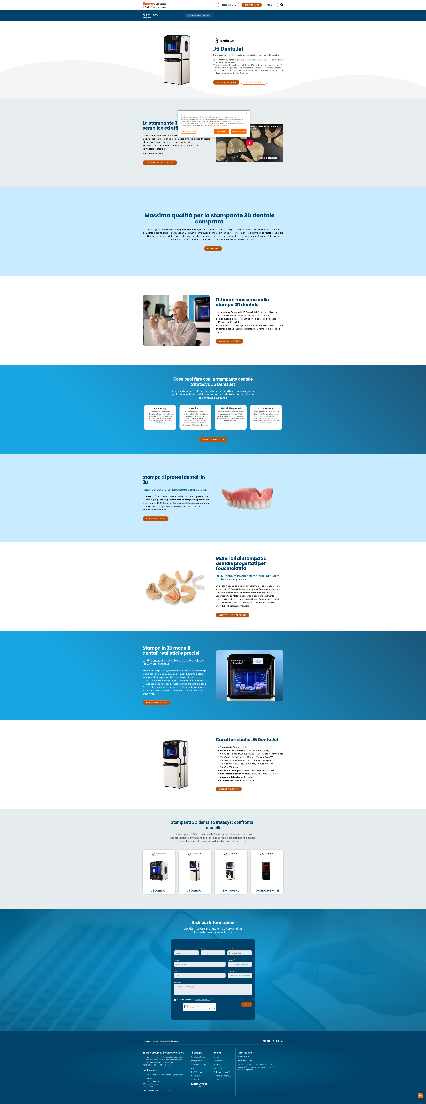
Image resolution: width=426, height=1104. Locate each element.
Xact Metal (218, 1068)
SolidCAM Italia (197, 1080)
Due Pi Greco (196, 1068)
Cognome (204, 949)
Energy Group (196, 1061)
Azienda (176, 960)
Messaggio (177, 982)
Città (175, 971)
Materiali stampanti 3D (222, 1076)
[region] (214, 123)
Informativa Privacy (203, 1000)
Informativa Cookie (245, 1061)
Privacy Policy (243, 1056)
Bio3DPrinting (196, 1072)
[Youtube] (268, 1041)
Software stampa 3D (222, 1072)
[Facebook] (277, 1041)
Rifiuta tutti (221, 131)
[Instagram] (273, 1041)
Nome (176, 949)
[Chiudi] (246, 113)
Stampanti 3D (164, 1041)
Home (156, 1041)
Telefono (230, 960)
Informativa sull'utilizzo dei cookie (217, 125)
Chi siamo (218, 1057)
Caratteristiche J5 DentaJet (198, 15)
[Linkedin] (264, 1041)
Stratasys (217, 1065)
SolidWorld (195, 1076)
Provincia (231, 971)
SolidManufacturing (198, 1065)
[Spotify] (282, 1041)
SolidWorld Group (198, 1057)
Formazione (218, 1080)
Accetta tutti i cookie (238, 131)
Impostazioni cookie (188, 131)
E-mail (229, 949)
